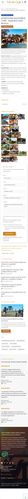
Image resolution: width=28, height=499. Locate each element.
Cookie (17, 485)
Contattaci (3, 478)
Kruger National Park (16, 346)
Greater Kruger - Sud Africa (8, 253)
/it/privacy (7, 229)
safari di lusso (5, 343)
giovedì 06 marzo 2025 (7, 288)
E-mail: (4, 182)
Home (2, 8)
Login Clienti (10, 478)
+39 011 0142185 (7, 474)
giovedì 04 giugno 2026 (7, 273)
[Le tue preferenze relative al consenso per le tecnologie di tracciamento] (25, 497)
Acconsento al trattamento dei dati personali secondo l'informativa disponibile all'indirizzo (15, 228)
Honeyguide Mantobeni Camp (8, 340)
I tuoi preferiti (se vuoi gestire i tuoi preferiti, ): (14, 217)
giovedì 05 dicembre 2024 (8, 296)
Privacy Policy (6, 240)
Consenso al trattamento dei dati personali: (12, 225)
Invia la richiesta (9, 233)
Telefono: (5, 188)
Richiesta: (5, 202)
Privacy (13, 485)
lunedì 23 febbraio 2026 (7, 281)
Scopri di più (6, 331)
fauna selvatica (13, 349)
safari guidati (5, 349)
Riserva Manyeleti (21, 340)
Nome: (4, 175)
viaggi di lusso (21, 349)
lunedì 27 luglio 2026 (7, 266)
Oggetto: (5, 195)
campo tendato (13, 343)
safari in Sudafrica (6, 346)
